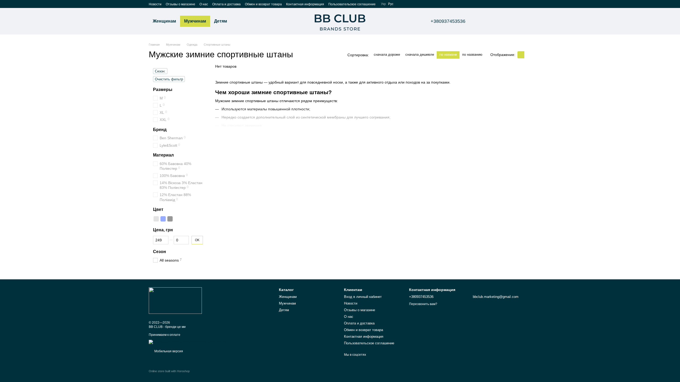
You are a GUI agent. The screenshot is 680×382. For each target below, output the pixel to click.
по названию (472, 55)
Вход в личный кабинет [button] (363, 297)
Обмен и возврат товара (263, 4)
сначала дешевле (419, 55)
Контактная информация (305, 4)
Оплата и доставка (226, 4)
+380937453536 (448, 21)
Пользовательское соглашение (352, 4)
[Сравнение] (485, 21)
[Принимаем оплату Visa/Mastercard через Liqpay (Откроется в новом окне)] (188, 342)
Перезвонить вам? (423, 304)
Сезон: (160, 71)
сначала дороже (387, 55)
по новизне (448, 55)
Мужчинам (195, 21)
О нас (203, 4)
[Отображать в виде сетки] (520, 54)
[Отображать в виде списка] (527, 54)
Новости (155, 4)
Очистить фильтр (169, 79)
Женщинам (164, 21)
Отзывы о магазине (180, 4)
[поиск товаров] (240, 21)
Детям (220, 21)
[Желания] (499, 21)
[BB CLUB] (175, 300)
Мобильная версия (168, 351)
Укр (383, 4)
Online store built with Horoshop (169, 371)
